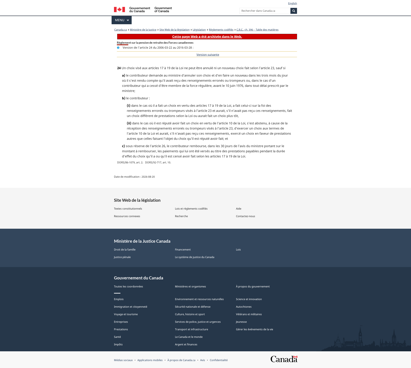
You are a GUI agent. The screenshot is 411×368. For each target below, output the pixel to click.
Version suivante (208, 54)
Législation (199, 29)
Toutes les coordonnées (128, 286)
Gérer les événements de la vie (254, 329)
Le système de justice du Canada (194, 257)
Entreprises (121, 322)
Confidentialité (219, 360)
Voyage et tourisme (126, 314)
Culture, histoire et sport (190, 314)
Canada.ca (120, 29)
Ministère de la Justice (143, 29)
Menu (123, 20)
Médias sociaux (123, 360)
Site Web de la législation (174, 29)
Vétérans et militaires (249, 314)
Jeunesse (241, 322)
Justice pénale (122, 257)
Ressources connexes (127, 216)
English (292, 3)
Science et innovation (249, 299)
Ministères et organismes (190, 286)
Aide (238, 208)
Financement (183, 249)
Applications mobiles (150, 360)
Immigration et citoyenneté (130, 306)
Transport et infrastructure (191, 329)
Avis (202, 360)
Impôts (118, 344)
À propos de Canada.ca (181, 360)
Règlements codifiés (221, 29)
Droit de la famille (125, 249)
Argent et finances (186, 344)
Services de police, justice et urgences (198, 322)
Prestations (121, 329)
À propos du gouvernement (253, 286)
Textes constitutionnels (128, 208)
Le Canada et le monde (189, 337)
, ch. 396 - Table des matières (257, 29)
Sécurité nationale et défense (192, 306)
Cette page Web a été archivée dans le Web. (207, 36)
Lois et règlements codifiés (191, 208)
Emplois (119, 299)
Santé (117, 337)
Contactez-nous (245, 216)
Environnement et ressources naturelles (199, 299)
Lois (238, 249)
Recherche (181, 216)
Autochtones (244, 306)
